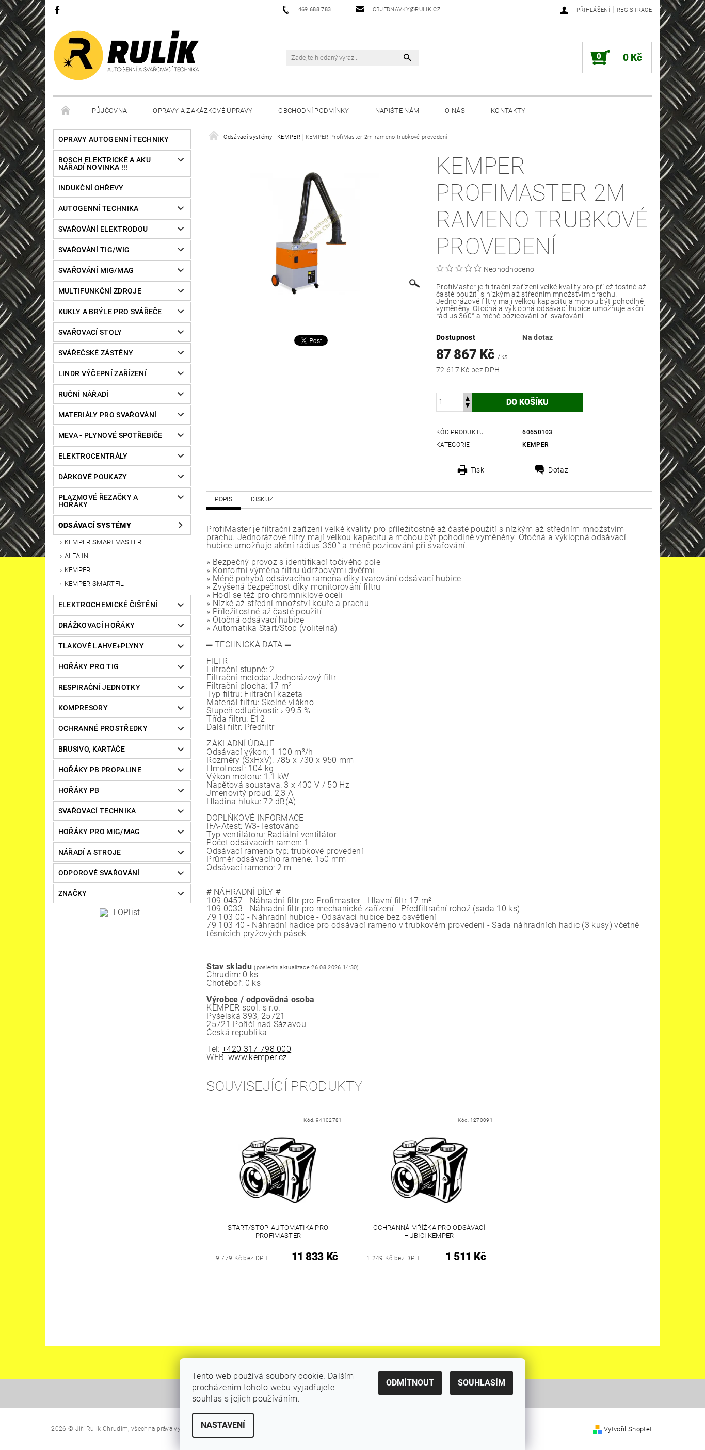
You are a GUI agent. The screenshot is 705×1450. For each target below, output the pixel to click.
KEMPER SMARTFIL (94, 584)
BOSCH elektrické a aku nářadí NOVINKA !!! (104, 163)
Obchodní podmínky (313, 111)
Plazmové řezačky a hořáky (98, 501)
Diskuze (264, 499)
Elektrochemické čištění (107, 604)
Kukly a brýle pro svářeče (110, 311)
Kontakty (508, 111)
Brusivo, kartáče (91, 749)
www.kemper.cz (257, 1057)
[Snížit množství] (467, 407)
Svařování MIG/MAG (96, 270)
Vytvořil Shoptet (628, 1429)
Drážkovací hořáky (96, 625)
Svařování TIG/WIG (94, 250)
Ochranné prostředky (103, 728)
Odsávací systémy (94, 525)
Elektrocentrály (93, 456)
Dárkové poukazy (92, 477)
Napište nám (397, 111)
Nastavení (223, 1425)
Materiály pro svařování (107, 415)
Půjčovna (109, 111)
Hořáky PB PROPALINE (99, 769)
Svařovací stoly (90, 332)
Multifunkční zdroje (99, 291)
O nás (455, 111)
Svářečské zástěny (95, 353)
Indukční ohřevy (91, 188)
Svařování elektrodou (103, 229)
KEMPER (78, 570)
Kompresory (83, 708)
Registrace (634, 10)
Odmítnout (410, 1383)
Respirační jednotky (99, 687)
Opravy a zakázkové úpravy (202, 111)
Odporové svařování (99, 873)
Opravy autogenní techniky (113, 139)
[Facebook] (58, 9)
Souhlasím (481, 1383)
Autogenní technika (98, 208)
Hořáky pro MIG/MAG (99, 831)
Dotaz (558, 470)
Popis (223, 499)
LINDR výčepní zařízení (102, 373)
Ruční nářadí (83, 394)
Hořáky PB (79, 790)
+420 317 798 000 (256, 1049)
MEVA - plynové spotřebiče (110, 435)
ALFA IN (76, 556)
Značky (72, 893)
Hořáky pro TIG (88, 666)
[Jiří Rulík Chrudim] (127, 55)
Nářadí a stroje (89, 852)
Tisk (477, 470)
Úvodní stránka (66, 110)
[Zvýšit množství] (467, 397)
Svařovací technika (97, 811)
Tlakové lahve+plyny (101, 646)
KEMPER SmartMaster (103, 542)
